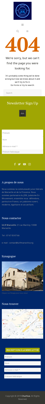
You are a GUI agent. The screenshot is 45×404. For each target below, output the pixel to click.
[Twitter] (19, 164)
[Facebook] (15, 164)
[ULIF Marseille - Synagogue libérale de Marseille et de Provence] (23, 11)
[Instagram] (29, 164)
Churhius (26, 396)
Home (16, 85)
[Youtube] (24, 164)
